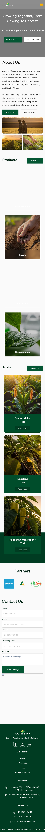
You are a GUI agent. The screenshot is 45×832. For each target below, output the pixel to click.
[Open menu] (41, 4)
